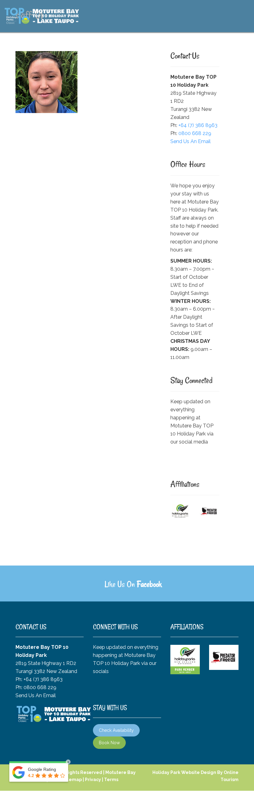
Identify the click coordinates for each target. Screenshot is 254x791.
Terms (111, 779)
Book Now (109, 742)
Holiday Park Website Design (184, 772)
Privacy (93, 779)
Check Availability (116, 730)
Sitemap (72, 779)
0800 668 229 (194, 133)
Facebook (149, 584)
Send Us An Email (190, 141)
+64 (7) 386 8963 (197, 125)
